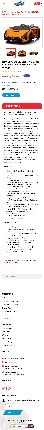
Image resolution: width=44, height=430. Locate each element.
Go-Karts (5, 315)
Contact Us (6, 332)
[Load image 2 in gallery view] (22, 53)
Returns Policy (7, 338)
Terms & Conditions (8, 345)
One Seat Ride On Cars (10, 301)
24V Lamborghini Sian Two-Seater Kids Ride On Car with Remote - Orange (22, 13)
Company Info (7, 328)
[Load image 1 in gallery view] (11, 53)
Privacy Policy (7, 342)
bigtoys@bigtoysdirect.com (14, 359)
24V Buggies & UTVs (9, 311)
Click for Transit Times (8, 85)
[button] (4, 3)
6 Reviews (19, 71)
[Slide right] (41, 53)
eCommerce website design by (12, 422)
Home (4, 10)
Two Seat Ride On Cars (10, 305)
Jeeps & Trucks (7, 308)
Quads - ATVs (6, 318)
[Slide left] (3, 53)
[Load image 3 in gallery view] (33, 53)
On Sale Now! (6, 298)
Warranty (5, 335)
